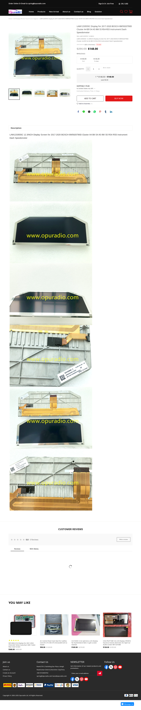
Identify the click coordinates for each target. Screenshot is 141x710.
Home (10, 19)
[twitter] (77, 679)
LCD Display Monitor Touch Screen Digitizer (25, 19)
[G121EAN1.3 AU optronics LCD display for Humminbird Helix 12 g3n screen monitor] (86, 625)
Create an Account (9, 673)
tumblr (105, 111)
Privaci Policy (7, 676)
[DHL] (7, 685)
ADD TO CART (90, 98)
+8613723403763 (42, 673)
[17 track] (38, 685)
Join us (6, 661)
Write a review (123, 539)
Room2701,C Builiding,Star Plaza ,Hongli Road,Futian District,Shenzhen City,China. (51, 668)
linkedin (111, 111)
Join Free (110, 4)
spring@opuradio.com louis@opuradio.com (52, 676)
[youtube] (86, 679)
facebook (78, 111)
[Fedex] (21, 685)
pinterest (100, 111)
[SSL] (68, 685)
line (83, 111)
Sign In (101, 4)
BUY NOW (118, 98)
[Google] (59, 685)
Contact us (6, 670)
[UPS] (15, 685)
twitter (89, 111)
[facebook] (72, 679)
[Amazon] (29, 685)
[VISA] (75, 685)
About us (6, 666)
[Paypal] (49, 685)
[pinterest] (82, 679)
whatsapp (94, 111)
